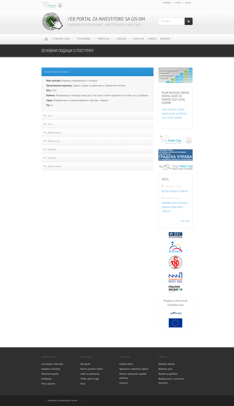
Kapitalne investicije (50, 369)
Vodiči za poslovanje (89, 374)
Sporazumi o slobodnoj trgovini (134, 369)
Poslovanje (84, 39)
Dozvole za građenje (167, 374)
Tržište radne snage (89, 379)
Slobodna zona (165, 369)
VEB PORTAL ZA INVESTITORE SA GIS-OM (62, 401)
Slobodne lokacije (166, 364)
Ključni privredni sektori (91, 369)
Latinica (178, 3)
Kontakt (165, 39)
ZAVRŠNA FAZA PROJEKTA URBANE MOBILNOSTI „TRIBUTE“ (175, 207)
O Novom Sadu (62, 39)
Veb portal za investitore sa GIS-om (106, 19)
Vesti (82, 384)
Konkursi (123, 383)
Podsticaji (103, 39)
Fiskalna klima (126, 364)
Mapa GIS (138, 39)
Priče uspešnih (48, 384)
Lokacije (121, 39)
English (188, 3)
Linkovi (152, 39)
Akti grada (85, 364)
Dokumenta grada (49, 374)
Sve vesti (185, 221)
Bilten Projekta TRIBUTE (175, 191)
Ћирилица (167, 3)
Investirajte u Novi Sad (52, 364)
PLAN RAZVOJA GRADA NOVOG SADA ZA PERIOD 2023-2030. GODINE (174, 113)
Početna (46, 39)
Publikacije (46, 379)
